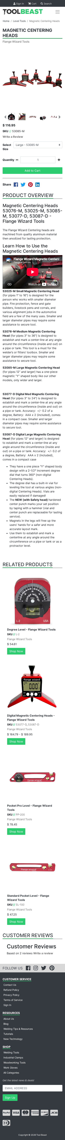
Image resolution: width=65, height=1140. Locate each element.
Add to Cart (32, 170)
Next (59, 116)
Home (6, 20)
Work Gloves (10, 1067)
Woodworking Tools (14, 1062)
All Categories (11, 1072)
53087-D (33, 724)
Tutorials (8, 1033)
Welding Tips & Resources (18, 1028)
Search (47, 3)
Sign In (19, 3)
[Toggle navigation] (57, 12)
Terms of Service (13, 999)
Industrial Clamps (13, 1057)
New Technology (13, 1038)
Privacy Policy (11, 994)
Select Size (7, 147)
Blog (5, 1023)
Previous (5, 116)
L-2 (18, 634)
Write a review (43, 953)
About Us (8, 1018)
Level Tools (19, 20)
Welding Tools (11, 1052)
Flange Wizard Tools (16, 41)
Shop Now (16, 651)
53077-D (21, 724)
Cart (33, 3)
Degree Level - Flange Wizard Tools (31, 629)
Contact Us (9, 984)
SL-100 (20, 904)
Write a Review (13, 136)
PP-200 (20, 814)
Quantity (7, 160)
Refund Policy (11, 989)
